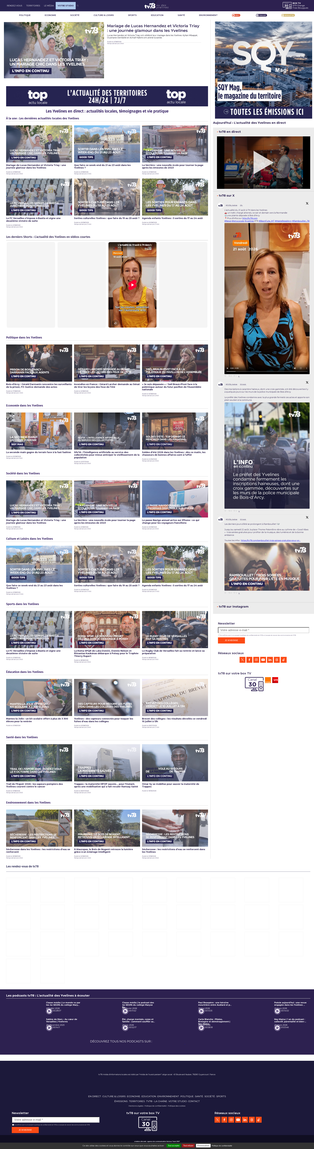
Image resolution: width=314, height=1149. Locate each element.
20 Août (243, 384)
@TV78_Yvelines (231, 205)
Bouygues (303, 8)
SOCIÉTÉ (74, 15)
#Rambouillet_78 (300, 221)
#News (227, 221)
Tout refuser (188, 1146)
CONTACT (194, 1101)
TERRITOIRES (33, 6)
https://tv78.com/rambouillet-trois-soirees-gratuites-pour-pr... (271, 540)
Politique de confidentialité (156, 1106)
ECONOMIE (50, 15)
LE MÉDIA (49, 6)
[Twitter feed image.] (267, 455)
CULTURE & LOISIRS (104, 15)
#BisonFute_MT (266, 221)
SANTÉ (181, 15)
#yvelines (249, 221)
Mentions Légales (136, 1106)
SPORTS (132, 15)
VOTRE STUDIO (66, 6)
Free (295, 8)
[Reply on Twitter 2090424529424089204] (226, 593)
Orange (301, 5)
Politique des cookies (176, 1106)
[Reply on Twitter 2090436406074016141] (226, 511)
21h (241, 205)
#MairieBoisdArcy (283, 221)
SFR (295, 5)
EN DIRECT (94, 1096)
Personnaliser (203, 1146)
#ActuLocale (238, 221)
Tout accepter (173, 1146)
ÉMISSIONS (121, 1101)
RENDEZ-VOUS (14, 6)
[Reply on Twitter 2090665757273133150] (226, 376)
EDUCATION (157, 15)
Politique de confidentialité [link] (222, 1146)
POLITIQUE (25, 15)
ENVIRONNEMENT (208, 15)
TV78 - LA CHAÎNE (156, 1101)
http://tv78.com (249, 218)
